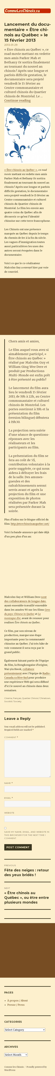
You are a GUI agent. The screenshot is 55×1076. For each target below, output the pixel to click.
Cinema (8, 698)
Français (17, 698)
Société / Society (12, 701)
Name (8, 783)
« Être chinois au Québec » (20, 169)
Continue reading (17, 100)
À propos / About (17, 1000)
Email (8, 798)
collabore (28, 669)
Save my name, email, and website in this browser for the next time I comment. (26, 835)
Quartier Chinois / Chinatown (36, 698)
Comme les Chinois (14, 1067)
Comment (11, 737)
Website (9, 813)
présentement (13, 673)
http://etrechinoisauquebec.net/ (30, 523)
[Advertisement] (27, 306)
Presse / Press (16, 1004)
